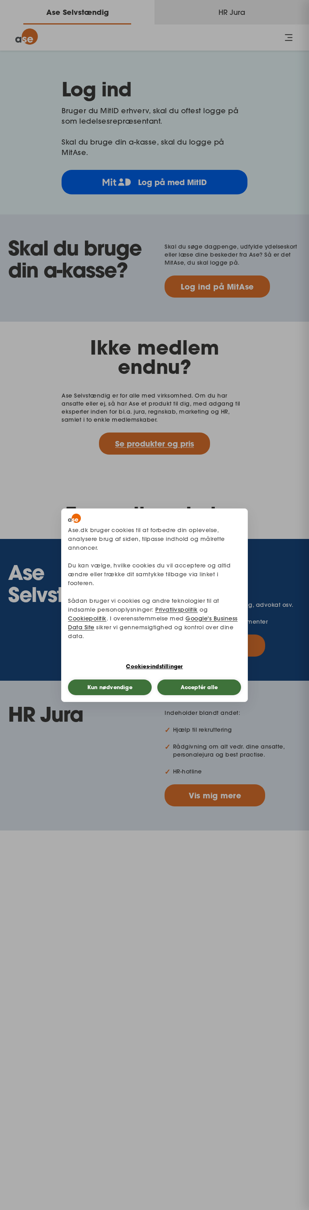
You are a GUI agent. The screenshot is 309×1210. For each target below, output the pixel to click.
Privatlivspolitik (176, 609)
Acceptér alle (199, 687)
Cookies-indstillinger (154, 666)
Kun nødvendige (109, 687)
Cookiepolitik (87, 618)
